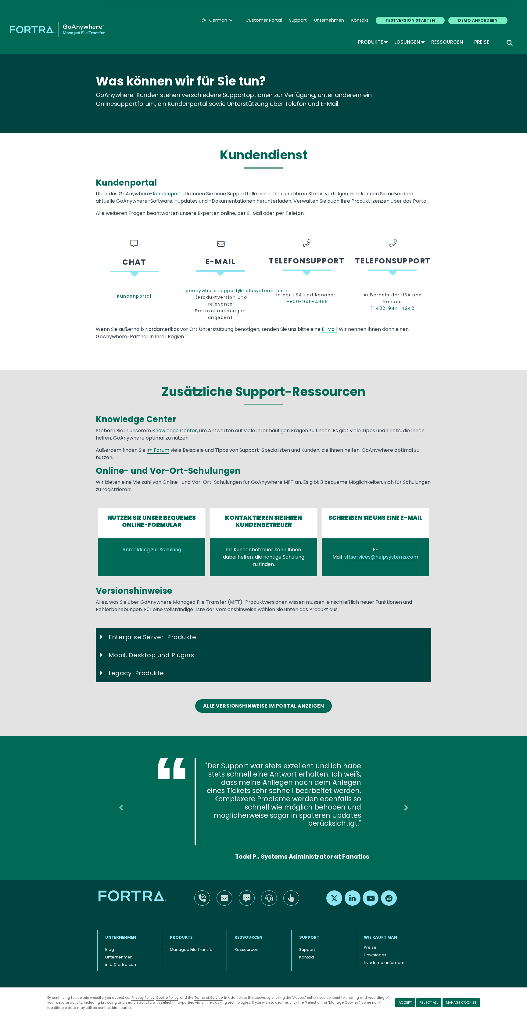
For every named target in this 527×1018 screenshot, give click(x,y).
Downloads (375, 945)
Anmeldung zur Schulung (151, 549)
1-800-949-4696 (306, 302)
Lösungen (409, 41)
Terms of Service (208, 997)
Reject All (429, 1002)
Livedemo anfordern (384, 953)
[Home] (57, 29)
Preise (481, 41)
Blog (109, 940)
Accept (405, 1002)
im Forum (158, 450)
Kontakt (359, 20)
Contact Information (119, 983)
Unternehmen (329, 20)
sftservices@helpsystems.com (381, 556)
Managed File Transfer (192, 940)
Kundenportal (169, 193)
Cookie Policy (167, 997)
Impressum (278, 983)
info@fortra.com (121, 955)
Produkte (372, 41)
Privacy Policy (142, 997)
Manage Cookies (461, 1002)
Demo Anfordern (478, 20)
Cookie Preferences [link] (240, 983)
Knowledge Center (174, 430)
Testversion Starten (410, 20)
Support (298, 20)
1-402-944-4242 (392, 308)
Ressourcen (447, 41)
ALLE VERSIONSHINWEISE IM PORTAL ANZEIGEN (263, 705)
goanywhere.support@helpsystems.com (220, 291)
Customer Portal (264, 20)
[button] (121, 803)
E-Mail (329, 329)
